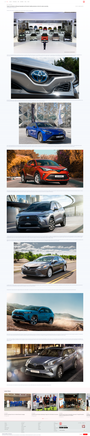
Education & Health (23, 426)
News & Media (10, 4)
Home (7, 4)
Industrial (22, 430)
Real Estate (22, 429)
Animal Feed (22, 432)
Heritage (6, 423)
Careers (55, 426)
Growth (5, 426)
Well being (39, 429)
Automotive (22, 423)
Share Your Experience (62, 430)
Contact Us (55, 429)
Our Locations (55, 430)
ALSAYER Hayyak (56, 423)
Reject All (81, 434)
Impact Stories (6, 429)
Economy (39, 426)
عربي (5, 1)
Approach (39, 423)
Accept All (85, 434)
